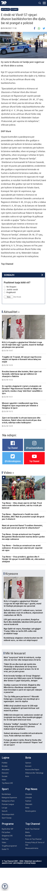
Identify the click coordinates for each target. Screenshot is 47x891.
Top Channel (13, 447)
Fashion (28, 801)
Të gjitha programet (9, 846)
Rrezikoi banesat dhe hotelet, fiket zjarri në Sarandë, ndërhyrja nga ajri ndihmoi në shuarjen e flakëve (22, 375)
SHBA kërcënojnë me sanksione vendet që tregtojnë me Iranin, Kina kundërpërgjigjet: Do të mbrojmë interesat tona (23, 717)
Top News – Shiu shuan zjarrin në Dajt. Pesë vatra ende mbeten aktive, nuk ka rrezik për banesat (22, 505)
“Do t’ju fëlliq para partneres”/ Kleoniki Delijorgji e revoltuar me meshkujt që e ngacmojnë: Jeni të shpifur (21, 699)
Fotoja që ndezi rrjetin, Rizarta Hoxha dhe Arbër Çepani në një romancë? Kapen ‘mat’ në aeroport (23, 742)
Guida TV (5, 849)
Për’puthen (6, 832)
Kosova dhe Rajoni (32, 770)
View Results (17, 297)
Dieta (27, 808)
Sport (5, 789)
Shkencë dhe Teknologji (34, 773)
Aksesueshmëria (31, 848)
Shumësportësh (8, 814)
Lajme (5, 757)
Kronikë (4, 766)
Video (4, 780)
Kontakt (28, 836)
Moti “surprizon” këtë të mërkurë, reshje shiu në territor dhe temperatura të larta (22, 658)
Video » (8, 472)
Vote (8, 297)
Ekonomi (5, 773)
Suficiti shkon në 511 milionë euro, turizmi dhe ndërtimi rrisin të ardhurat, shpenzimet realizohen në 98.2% (23, 612)
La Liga (4, 808)
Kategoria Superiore (9, 798)
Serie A (4, 811)
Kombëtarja (6, 794)
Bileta (27, 832)
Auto (27, 776)
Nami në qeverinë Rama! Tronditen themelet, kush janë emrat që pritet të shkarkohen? (22, 526)
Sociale (4, 776)
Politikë (4, 763)
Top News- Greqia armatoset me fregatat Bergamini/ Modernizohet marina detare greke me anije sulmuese (23, 536)
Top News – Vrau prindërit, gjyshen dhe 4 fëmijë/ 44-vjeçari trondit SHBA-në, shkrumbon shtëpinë (23, 559)
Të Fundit (14, 9)
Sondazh (9, 275)
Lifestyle (28, 798)
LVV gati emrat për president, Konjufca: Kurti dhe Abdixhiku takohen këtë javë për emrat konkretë (23, 622)
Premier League (8, 804)
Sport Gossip (6, 818)
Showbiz (28, 794)
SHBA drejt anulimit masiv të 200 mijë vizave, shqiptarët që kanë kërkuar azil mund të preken (21, 708)
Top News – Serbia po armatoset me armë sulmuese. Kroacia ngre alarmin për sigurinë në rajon (22, 548)
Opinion (28, 763)
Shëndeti (28, 804)
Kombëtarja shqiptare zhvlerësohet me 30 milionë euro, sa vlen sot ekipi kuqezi (23, 639)
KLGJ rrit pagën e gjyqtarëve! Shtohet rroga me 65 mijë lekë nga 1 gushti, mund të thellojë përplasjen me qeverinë (23, 346)
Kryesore (11, 574)
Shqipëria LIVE (7, 836)
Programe (8, 823)
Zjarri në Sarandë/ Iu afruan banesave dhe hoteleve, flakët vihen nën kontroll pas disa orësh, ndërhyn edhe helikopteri (21, 422)
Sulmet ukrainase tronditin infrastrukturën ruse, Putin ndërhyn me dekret (23, 734)
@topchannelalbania (34, 447)
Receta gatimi (30, 811)
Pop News (31, 789)
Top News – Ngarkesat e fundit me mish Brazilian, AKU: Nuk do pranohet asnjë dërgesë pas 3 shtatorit (23, 516)
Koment (28, 766)
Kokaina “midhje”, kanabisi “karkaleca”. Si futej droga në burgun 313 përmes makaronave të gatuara (22, 726)
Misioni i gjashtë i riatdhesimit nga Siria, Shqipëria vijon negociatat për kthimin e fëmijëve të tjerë (20, 407)
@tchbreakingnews (13, 461)
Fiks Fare (5, 839)
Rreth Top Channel (32, 829)
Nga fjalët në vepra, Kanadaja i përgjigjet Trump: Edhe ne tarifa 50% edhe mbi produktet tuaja (22, 631)
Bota (28, 757)
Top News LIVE (7, 783)
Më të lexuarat (15, 653)
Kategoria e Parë (8, 801)
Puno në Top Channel (33, 839)
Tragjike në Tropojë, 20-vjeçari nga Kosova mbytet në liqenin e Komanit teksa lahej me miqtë (21, 361)
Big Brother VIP (7, 829)
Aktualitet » (11, 312)
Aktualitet (5, 9)
